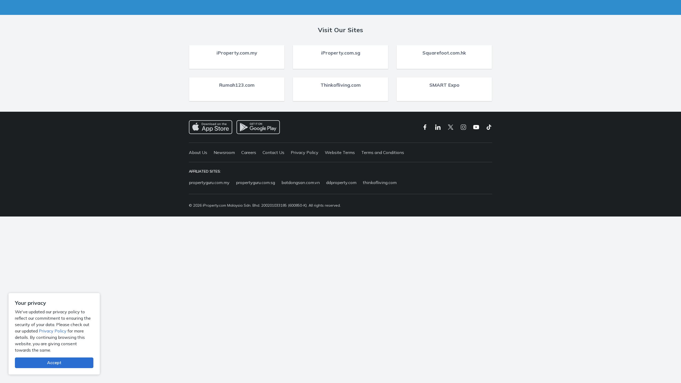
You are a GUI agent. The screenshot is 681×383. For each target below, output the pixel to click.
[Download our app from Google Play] (258, 127)
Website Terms (340, 152)
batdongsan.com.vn (300, 182)
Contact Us (273, 152)
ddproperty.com (341, 182)
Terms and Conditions (382, 152)
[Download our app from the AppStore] (210, 127)
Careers (248, 152)
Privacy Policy (53, 331)
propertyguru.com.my (209, 182)
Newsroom (224, 152)
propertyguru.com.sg (255, 182)
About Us (198, 152)
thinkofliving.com (380, 182)
